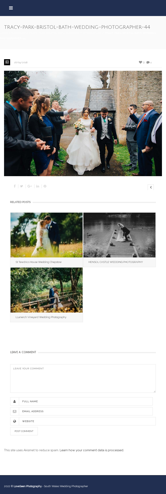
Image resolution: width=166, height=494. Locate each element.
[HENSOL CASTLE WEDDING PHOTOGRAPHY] (119, 235)
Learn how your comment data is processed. (92, 450)
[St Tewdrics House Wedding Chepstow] (47, 235)
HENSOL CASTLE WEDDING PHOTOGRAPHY (115, 262)
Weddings (18, 33)
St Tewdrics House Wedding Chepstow (39, 262)
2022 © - (24, 486)
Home (4, 33)
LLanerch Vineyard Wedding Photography (41, 317)
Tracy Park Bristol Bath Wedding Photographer (65, 33)
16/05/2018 (21, 62)
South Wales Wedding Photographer (66, 486)
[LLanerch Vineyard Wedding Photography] (47, 290)
